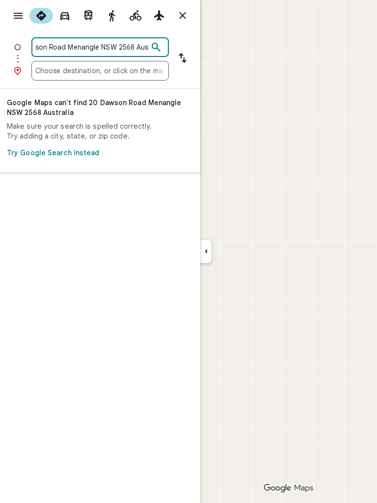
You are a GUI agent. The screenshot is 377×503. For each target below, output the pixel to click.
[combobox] (91, 47)
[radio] (41, 16)
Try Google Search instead (53, 152)
